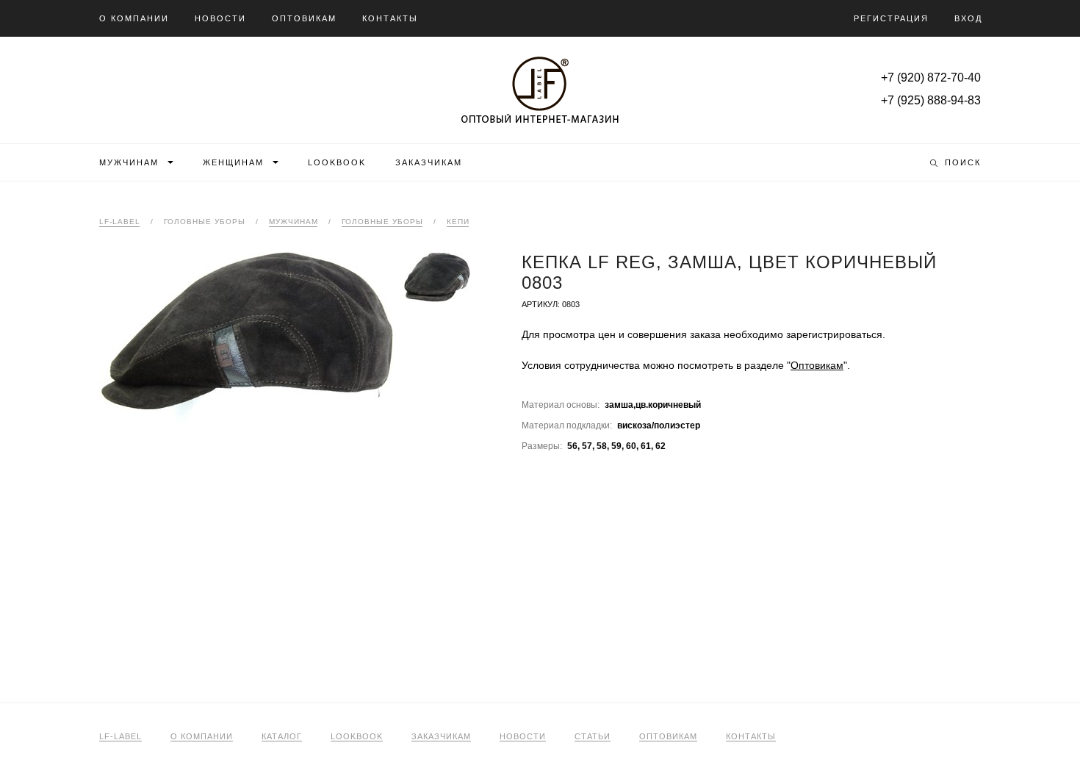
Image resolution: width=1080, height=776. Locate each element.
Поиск (963, 162)
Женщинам (233, 162)
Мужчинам (129, 162)
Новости (220, 18)
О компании (134, 18)
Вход (968, 18)
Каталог (282, 736)
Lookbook (337, 162)
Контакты (390, 18)
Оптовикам (304, 18)
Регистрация (891, 18)
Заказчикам (428, 162)
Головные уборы (382, 222)
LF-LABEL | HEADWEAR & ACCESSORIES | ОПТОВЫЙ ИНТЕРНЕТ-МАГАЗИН (540, 90)
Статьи (593, 736)
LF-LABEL (120, 736)
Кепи (458, 222)
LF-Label (119, 222)
